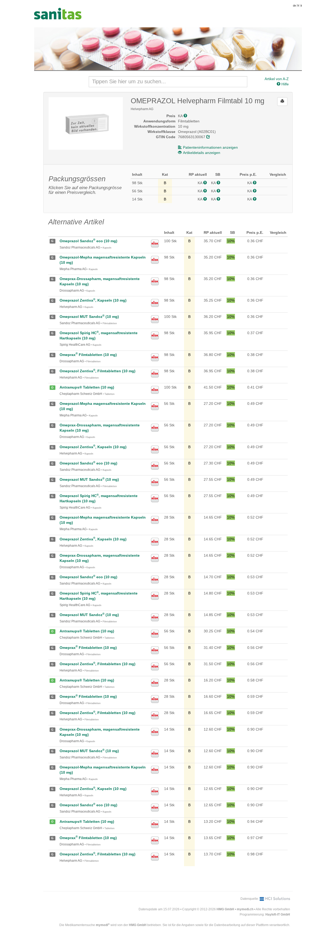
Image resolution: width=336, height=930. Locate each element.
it (301, 5)
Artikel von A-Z (277, 79)
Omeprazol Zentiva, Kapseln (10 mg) (93, 300)
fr (298, 5)
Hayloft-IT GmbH (277, 914)
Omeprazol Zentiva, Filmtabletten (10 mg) (97, 371)
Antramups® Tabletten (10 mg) (87, 387)
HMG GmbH (225, 909)
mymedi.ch (245, 909)
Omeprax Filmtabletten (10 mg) (88, 355)
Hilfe (284, 84)
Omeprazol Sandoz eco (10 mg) (88, 241)
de (294, 5)
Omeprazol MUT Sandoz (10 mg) (89, 316)
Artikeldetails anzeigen (201, 153)
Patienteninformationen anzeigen (210, 147)
